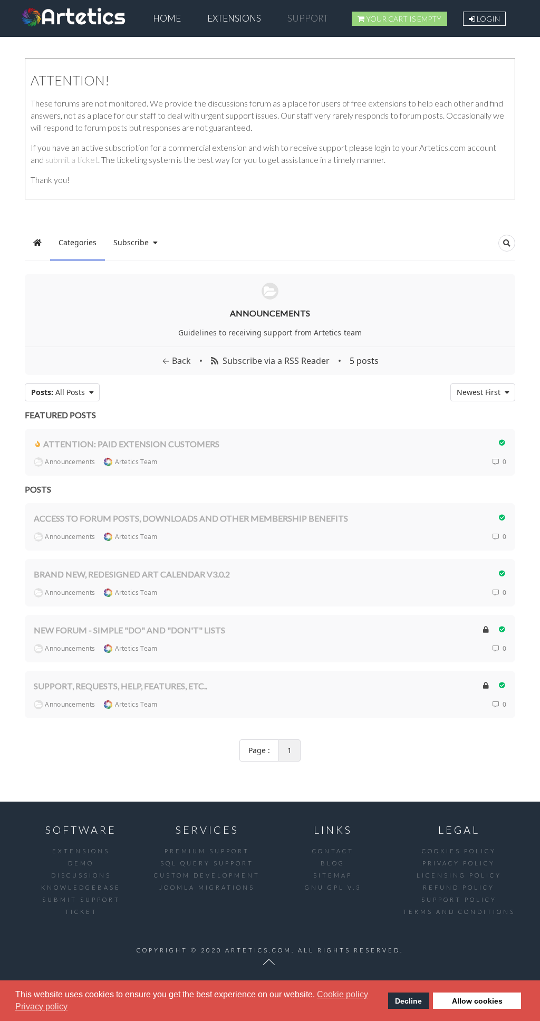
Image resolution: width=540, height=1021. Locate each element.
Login (487, 18)
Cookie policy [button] (342, 994)
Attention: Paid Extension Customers (131, 443)
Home (167, 18)
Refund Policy (459, 887)
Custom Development (207, 875)
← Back (176, 361)
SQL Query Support (207, 863)
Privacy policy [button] (41, 1006)
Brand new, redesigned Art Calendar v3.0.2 (132, 574)
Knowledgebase (81, 887)
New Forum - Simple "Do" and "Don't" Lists (129, 630)
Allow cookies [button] (477, 1001)
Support (307, 18)
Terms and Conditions (459, 911)
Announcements (270, 313)
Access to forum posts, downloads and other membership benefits (191, 518)
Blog (333, 863)
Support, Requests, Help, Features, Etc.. (120, 686)
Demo (81, 863)
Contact (333, 850)
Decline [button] (408, 1001)
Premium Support (207, 850)
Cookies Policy (459, 850)
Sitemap (332, 875)
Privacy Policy (458, 863)
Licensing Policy (459, 875)
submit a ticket (71, 160)
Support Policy (459, 899)
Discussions (81, 875)
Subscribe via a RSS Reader (274, 361)
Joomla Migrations (207, 887)
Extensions (234, 18)
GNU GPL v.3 (333, 887)
